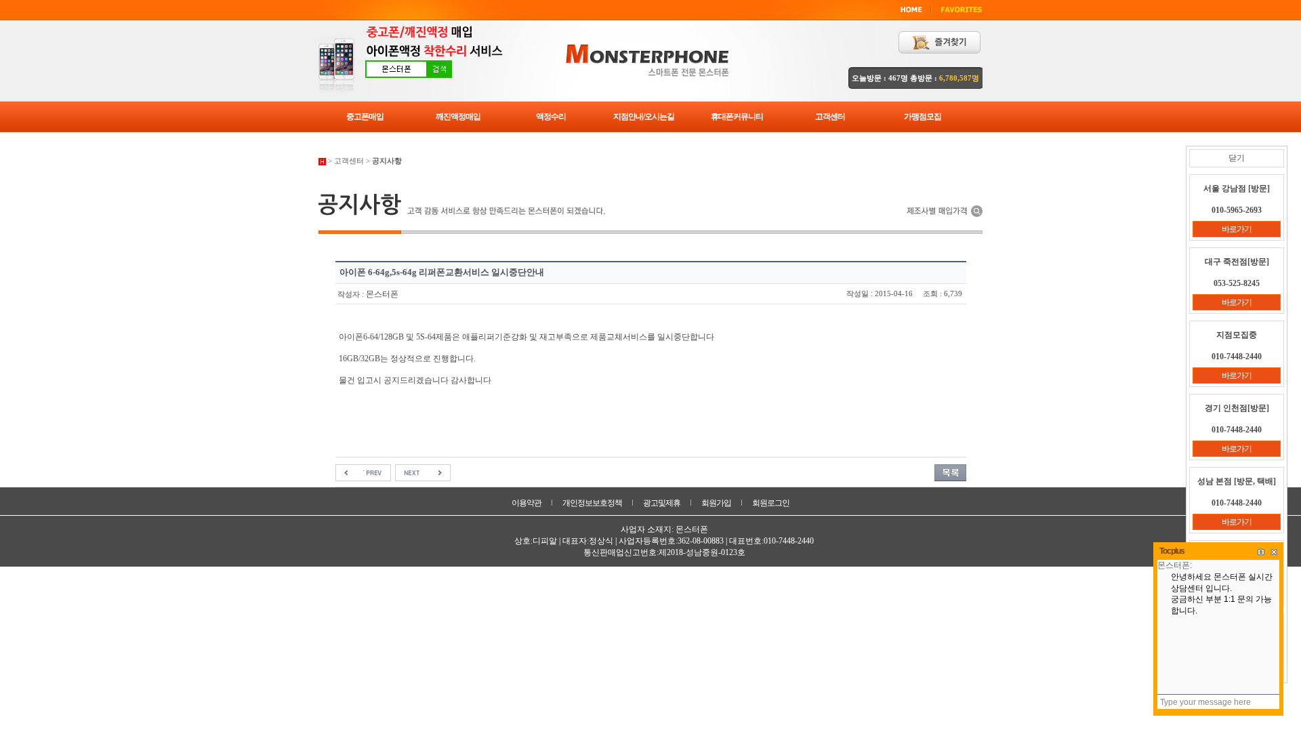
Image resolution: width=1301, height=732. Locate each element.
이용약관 (526, 503)
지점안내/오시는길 (643, 116)
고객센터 (830, 116)
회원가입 (716, 503)
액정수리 (551, 116)
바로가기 (1237, 229)
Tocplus (1171, 551)
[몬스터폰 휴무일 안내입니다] (363, 471)
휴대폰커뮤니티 (737, 116)
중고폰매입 (365, 116)
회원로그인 (770, 503)
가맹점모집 (922, 116)
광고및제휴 (661, 503)
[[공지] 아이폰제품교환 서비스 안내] (423, 471)
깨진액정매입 (458, 116)
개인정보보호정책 (592, 503)
